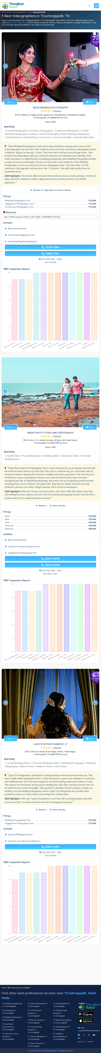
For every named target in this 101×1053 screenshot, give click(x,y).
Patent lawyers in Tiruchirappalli (36, 1044)
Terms (91, 1041)
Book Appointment (17, 228)
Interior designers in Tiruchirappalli (37, 1037)
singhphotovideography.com (22, 552)
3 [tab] (51, 732)
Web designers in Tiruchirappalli (61, 1028)
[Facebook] (79, 1035)
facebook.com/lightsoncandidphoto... (24, 841)
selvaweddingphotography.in (22, 241)
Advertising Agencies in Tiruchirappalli (12, 1004)
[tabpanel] (50, 67)
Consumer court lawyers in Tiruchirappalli (10, 1036)
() (57, 111)
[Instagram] (89, 1035)
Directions (63, 117)
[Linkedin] (79, 1038)
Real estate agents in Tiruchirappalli (62, 1021)
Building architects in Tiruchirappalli (12, 1018)
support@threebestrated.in (89, 1030)
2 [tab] (49, 732)
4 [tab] (53, 732)
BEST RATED (6, 12)
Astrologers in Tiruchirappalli (9, 1011)
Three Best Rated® (48, 1051)
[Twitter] (84, 1035)
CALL (11, 102)
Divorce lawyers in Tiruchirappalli (36, 1021)
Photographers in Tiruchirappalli (61, 1004)
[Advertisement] (50, 966)
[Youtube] (94, 1035)
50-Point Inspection (18, 22)
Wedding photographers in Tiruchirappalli (60, 1036)
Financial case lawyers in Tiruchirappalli (35, 1030)
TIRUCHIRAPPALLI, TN (21, 12)
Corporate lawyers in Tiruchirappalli (37, 1004)
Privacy (82, 1041)
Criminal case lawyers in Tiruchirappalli (34, 1013)
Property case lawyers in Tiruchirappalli (60, 1013)
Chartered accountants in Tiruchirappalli (8, 1027)
